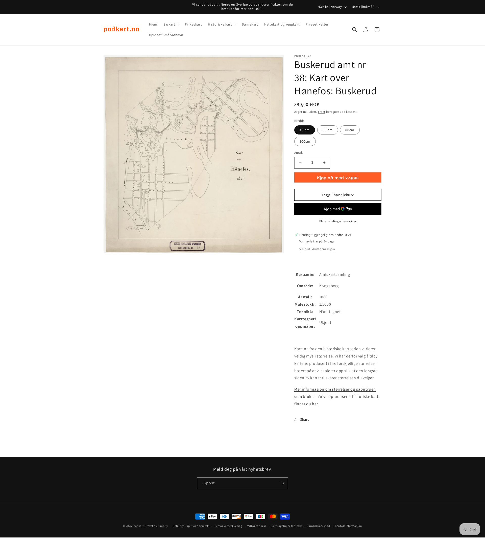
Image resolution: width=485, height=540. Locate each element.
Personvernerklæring (228, 526)
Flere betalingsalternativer (337, 221)
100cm (305, 141)
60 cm (328, 130)
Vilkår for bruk (256, 526)
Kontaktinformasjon (348, 526)
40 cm (305, 130)
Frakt (322, 112)
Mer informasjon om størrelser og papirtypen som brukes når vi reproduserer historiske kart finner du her (336, 397)
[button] (171, 24)
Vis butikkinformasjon (317, 249)
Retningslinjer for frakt (287, 526)
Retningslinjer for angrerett (191, 526)
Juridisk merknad (318, 526)
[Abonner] (282, 483)
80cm (349, 130)
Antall (298, 152)
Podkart (138, 526)
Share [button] (304, 419)
